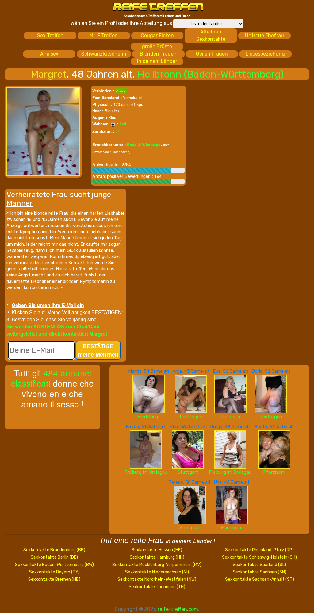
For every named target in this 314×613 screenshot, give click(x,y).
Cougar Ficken (157, 35)
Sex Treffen (50, 35)
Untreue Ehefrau (264, 35)
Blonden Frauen (158, 54)
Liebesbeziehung (265, 54)
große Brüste (157, 46)
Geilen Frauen (212, 54)
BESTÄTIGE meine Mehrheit (98, 350)
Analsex (49, 54)
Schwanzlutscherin (103, 54)
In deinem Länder (157, 61)
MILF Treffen (104, 35)
